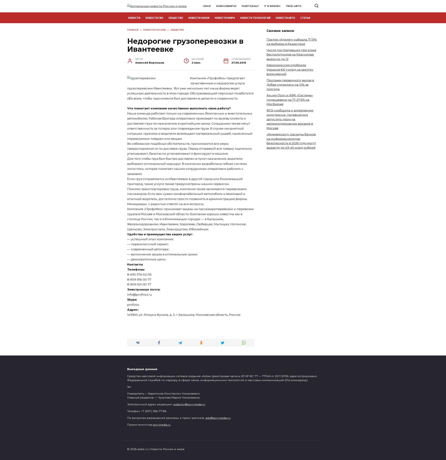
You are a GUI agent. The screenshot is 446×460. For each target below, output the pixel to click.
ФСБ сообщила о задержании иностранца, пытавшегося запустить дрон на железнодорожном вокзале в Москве (290, 119)
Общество (175, 17)
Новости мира (225, 17)
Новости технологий (255, 17)
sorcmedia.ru (162, 424)
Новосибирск (226, 6)
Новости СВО (154, 17)
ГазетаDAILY (250, 6)
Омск (207, 6)
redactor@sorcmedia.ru (189, 404)
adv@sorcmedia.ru (217, 418)
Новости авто (285, 17)
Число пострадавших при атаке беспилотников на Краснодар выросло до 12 (291, 54)
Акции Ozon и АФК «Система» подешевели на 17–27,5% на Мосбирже (290, 100)
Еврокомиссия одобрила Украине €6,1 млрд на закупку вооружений (290, 69)
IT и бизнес (272, 6)
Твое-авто (293, 6)
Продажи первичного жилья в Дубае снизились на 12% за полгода (290, 85)
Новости (134, 17)
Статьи (305, 17)
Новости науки (198, 17)
